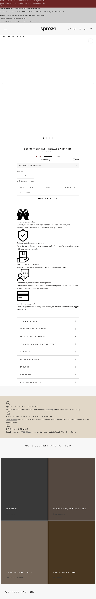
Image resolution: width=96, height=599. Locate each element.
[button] (48, 205)
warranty (34, 249)
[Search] (85, 29)
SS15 (35, 1)
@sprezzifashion (20, 592)
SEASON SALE (4, 1)
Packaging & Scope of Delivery (38, 344)
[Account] (79, 29)
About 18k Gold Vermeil (33, 329)
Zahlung (25, 367)
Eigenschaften (28, 321)
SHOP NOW (41, 1)
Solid (77, 159)
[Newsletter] (74, 29)
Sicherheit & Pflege (31, 382)
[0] (69, 29)
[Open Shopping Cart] (91, 28)
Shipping (25, 352)
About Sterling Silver (32, 336)
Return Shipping (29, 359)
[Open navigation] (5, 29)
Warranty (26, 375)
